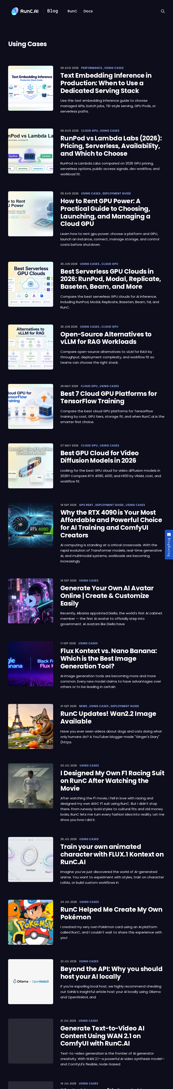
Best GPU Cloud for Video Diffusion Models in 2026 (99, 457)
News (83, 706)
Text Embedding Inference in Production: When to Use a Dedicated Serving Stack (106, 83)
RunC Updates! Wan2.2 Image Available (108, 717)
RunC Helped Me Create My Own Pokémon (111, 913)
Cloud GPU (89, 131)
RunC (72, 11)
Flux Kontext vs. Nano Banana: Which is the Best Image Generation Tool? (108, 658)
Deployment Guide (116, 193)
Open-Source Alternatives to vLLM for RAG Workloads (106, 338)
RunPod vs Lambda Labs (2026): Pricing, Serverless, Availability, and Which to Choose (111, 146)
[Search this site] (162, 11)
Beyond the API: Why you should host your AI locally (111, 973)
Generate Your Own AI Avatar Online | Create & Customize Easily (107, 596)
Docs (88, 11)
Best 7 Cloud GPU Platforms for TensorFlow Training (108, 397)
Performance (91, 68)
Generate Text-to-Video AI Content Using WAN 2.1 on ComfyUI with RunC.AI (102, 1036)
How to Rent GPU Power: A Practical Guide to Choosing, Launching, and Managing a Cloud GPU (105, 212)
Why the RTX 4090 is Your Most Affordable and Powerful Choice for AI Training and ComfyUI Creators (111, 524)
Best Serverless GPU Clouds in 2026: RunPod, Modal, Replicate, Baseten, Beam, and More (110, 279)
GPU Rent (86, 505)
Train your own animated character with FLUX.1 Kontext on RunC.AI (112, 854)
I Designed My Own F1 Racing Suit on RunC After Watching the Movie (112, 781)
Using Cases (114, 68)
